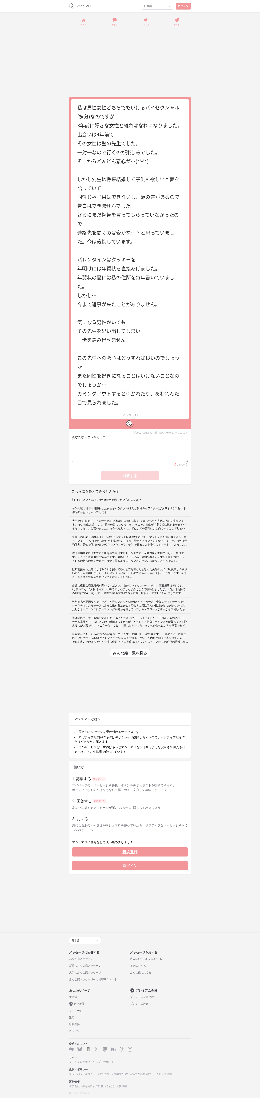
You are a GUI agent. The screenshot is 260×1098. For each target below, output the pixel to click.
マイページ (75, 1010)
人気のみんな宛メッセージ (85, 972)
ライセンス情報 (162, 1074)
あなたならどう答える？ (89, 437)
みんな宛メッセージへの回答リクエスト (93, 979)
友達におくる (138, 965)
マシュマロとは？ (79, 1061)
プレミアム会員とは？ (143, 996)
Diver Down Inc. (81, 1093)
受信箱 (73, 996)
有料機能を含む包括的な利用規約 (131, 1074)
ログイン (183, 6)
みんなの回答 (144, 432)
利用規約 (103, 1074)
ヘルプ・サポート (103, 1061)
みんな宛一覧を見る (130, 653)
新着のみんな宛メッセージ (85, 965)
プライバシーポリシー (82, 1074)
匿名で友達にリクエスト (173, 432)
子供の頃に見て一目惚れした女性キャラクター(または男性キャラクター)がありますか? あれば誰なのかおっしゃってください (128, 510)
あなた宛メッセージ (81, 958)
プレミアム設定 (139, 1003)
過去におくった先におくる (146, 958)
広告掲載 (121, 1086)
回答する (130, 475)
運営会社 (74, 1086)
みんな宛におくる (140, 972)
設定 (71, 1017)
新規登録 (130, 852)
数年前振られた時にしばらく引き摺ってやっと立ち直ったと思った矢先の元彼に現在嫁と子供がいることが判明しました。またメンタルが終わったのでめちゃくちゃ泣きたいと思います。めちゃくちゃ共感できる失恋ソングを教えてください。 (129, 573)
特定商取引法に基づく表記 (98, 1086)
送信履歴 (78, 1003)
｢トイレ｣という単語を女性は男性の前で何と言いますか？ (106, 499)
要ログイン (98, 778)
